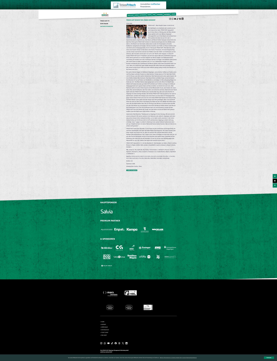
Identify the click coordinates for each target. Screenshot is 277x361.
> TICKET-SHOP (104, 332)
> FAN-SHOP (103, 335)
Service (173, 14)
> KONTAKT (103, 324)
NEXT (275, 185)
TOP (275, 181)
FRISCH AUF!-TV (104, 21)
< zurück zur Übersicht (132, 170)
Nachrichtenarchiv (106, 26)
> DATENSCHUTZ (104, 330)
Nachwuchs (143, 15)
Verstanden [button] (269, 357)
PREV (275, 176)
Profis (136, 15)
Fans (154, 14)
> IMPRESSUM (104, 327)
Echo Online (104, 23)
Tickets (149, 14)
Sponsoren (160, 14)
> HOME (102, 322)
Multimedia (167, 14)
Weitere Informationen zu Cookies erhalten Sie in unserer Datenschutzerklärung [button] (178, 357)
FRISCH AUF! (130, 15)
